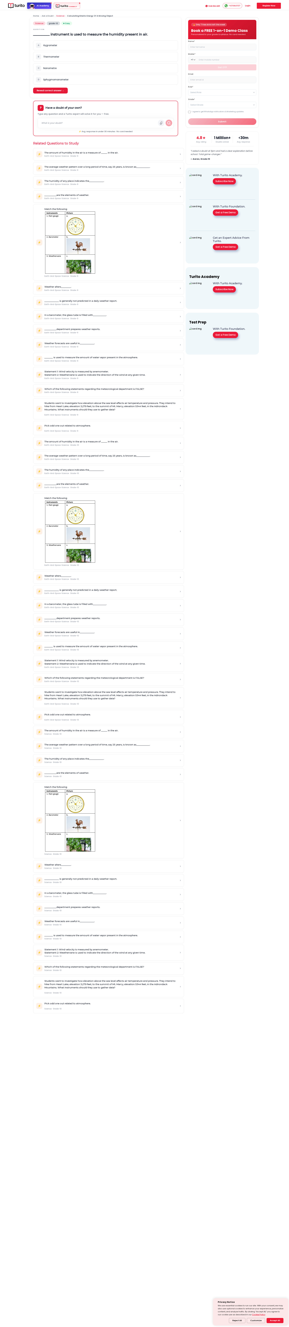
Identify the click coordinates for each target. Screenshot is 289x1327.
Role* (190, 86)
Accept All (275, 1320)
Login (247, 6)
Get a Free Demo (225, 212)
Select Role (195, 92)
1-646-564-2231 (214, 6)
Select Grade (196, 104)
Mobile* (191, 54)
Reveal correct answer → (50, 90)
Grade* (191, 99)
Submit (222, 121)
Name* (191, 41)
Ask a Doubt (48, 16)
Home (36, 16)
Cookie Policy (258, 1314)
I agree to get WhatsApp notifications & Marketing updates (218, 111)
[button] (105, 45)
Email (190, 74)
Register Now (269, 6)
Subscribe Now (224, 181)
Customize (256, 1320)
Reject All (237, 1320)
